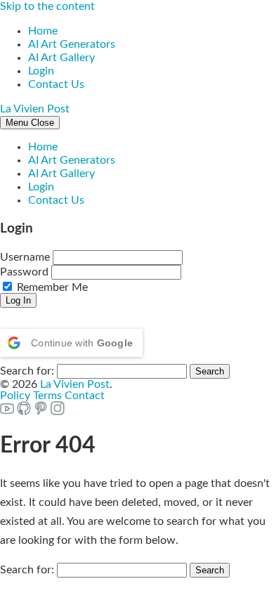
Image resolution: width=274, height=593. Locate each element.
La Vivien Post (35, 109)
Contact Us (56, 84)
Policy (15, 395)
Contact (85, 395)
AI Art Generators (71, 44)
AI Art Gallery (61, 57)
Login (41, 71)
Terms (47, 395)
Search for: (27, 371)
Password (24, 272)
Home (43, 31)
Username (25, 257)
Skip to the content (47, 6)
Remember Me (51, 287)
